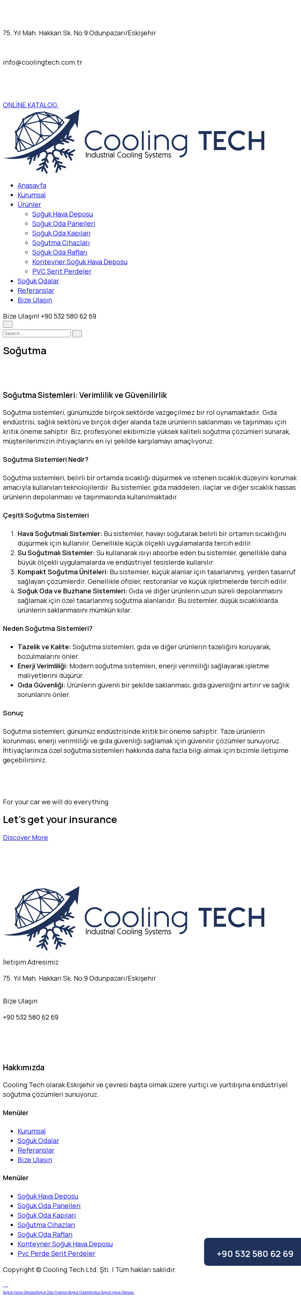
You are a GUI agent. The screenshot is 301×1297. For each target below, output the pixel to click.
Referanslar (36, 290)
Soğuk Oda (77, 1292)
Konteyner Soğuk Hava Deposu (79, 261)
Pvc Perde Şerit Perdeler (56, 1253)
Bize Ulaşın (35, 299)
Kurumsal (32, 194)
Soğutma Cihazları (61, 242)
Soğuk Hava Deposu (62, 213)
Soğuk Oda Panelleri (63, 223)
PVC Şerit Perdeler (61, 271)
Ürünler (29, 204)
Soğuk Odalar (38, 280)
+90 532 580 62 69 (255, 1253)
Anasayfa (32, 185)
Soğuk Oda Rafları (59, 252)
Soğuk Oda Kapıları (61, 233)
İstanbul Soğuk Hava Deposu (110, 1292)
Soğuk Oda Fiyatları (52, 1292)
